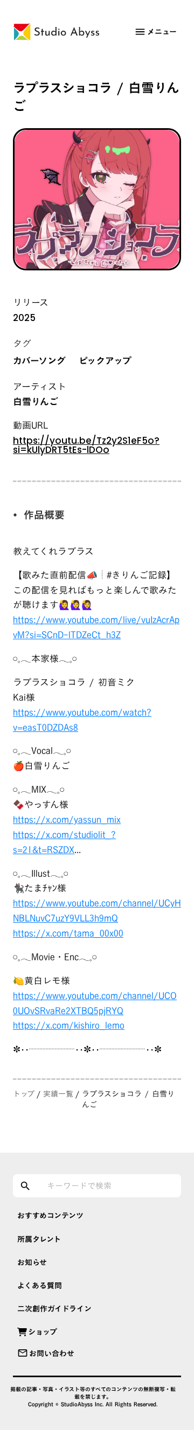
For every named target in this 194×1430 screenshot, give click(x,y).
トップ (23, 1094)
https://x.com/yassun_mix (67, 819)
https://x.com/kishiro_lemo (68, 1025)
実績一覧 (58, 1094)
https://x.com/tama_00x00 (68, 933)
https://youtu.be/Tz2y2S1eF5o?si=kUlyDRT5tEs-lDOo (86, 445)
